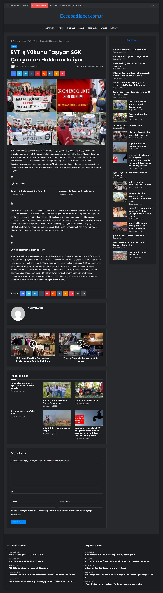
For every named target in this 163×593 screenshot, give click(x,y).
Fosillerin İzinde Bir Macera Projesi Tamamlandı (55, 401)
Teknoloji (92, 28)
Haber (60, 28)
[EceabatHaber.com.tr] (81, 16)
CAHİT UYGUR (21, 67)
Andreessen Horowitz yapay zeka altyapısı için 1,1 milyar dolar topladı (129, 83)
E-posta (15, 501)
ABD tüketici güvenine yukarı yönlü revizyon (67, 5)
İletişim (114, 28)
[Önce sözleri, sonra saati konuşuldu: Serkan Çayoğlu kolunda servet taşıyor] (120, 212)
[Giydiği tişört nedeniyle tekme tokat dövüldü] (120, 136)
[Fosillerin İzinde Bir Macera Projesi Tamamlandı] (57, 390)
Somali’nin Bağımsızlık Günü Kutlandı (28, 191)
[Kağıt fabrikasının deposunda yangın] (57, 418)
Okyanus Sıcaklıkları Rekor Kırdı (23, 412)
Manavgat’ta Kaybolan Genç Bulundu (76, 191)
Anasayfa (49, 28)
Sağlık (81, 28)
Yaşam (104, 28)
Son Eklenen (132, 40)
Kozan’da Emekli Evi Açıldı (86, 400)
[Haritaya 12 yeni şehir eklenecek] (120, 255)
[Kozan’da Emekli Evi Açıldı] (89, 390)
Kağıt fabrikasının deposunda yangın (57, 429)
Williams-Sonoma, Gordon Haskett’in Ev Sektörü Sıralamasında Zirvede (131, 74)
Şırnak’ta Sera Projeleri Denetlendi (129, 235)
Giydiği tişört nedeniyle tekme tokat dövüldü (139, 133)
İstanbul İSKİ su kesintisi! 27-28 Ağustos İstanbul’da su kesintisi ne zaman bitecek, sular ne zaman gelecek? (88, 432)
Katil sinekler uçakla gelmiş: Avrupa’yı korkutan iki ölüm (138, 226)
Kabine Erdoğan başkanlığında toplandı (140, 183)
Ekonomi (71, 28)
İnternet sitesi (64, 501)
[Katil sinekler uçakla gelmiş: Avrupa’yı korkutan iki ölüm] (120, 226)
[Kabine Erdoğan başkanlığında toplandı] (120, 185)
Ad (13, 492)
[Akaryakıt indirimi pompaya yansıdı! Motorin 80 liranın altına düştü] (120, 197)
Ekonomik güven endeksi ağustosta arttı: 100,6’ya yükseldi (22, 385)
